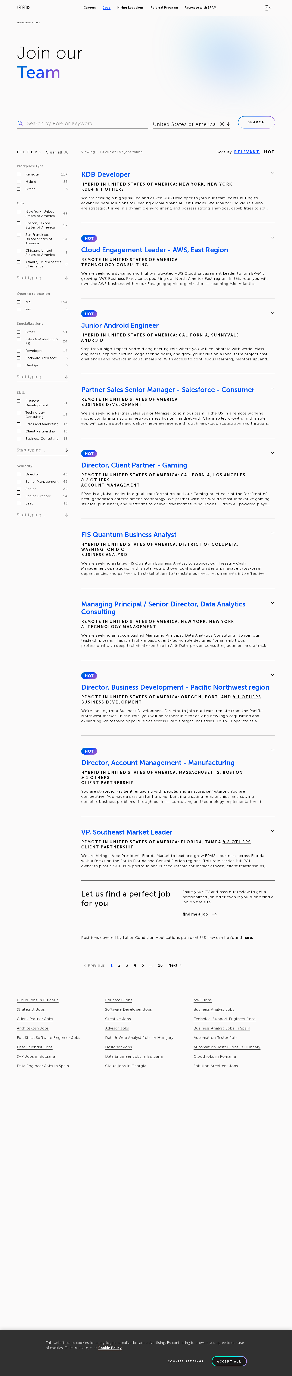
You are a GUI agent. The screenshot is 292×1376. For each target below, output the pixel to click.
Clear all (54, 152)
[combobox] (154, 124)
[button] (89, 238)
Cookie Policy (110, 1347)
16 (160, 965)
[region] (146, 1353)
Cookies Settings (186, 1361)
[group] (178, 192)
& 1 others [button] (110, 189)
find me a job (195, 914)
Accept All (229, 1361)
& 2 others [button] (95, 480)
